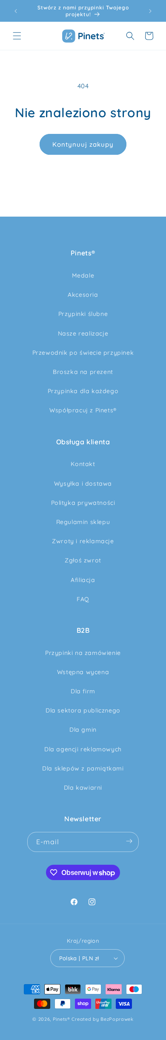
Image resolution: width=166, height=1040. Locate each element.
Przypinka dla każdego (83, 391)
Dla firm (83, 691)
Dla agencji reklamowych (83, 749)
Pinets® (61, 1019)
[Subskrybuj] (129, 842)
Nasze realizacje (83, 333)
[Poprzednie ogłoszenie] (15, 11)
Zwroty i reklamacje (83, 541)
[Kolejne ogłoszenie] (150, 11)
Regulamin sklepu (83, 522)
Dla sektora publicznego (83, 710)
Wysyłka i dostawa (83, 483)
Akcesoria (83, 294)
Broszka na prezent (83, 372)
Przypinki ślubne (83, 314)
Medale (83, 275)
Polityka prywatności (83, 503)
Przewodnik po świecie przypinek (83, 352)
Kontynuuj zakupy (83, 144)
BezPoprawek (117, 1019)
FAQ (83, 599)
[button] (17, 35)
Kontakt (83, 464)
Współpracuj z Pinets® (83, 410)
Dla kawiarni (83, 787)
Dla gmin (83, 729)
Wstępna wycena (83, 672)
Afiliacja (83, 580)
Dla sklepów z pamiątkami (82, 768)
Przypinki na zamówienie (83, 653)
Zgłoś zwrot (83, 560)
